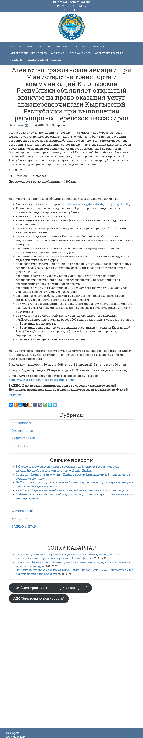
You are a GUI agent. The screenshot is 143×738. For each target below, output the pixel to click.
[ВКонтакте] (11, 405)
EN (78, 10)
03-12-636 (15, 395)
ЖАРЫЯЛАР (21, 519)
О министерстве (36, 46)
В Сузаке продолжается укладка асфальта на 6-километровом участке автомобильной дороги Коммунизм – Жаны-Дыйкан (67, 468)
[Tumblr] (35, 405)
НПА (73, 46)
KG (65, 10)
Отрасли (59, 46)
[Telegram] (55, 405)
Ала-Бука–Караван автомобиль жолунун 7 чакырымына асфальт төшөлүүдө (72, 490)
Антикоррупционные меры (28, 53)
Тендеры (16, 59)
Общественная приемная (45, 59)
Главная (16, 46)
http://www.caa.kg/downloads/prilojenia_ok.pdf (94, 204)
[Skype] (50, 405)
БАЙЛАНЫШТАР (24, 526)
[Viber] (40, 405)
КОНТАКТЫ (20, 446)
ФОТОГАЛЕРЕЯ (22, 430)
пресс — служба (92, 46)
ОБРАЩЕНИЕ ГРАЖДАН (109, 53)
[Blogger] (30, 405)
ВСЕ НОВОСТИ (22, 423)
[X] (25, 405)
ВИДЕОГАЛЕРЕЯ (23, 438)
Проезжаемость (81, 53)
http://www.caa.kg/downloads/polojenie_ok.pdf (42, 380)
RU (71, 10)
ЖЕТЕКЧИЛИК (22, 511)
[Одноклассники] (16, 405)
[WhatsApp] (45, 405)
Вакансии (57, 53)
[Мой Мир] (20, 405)
